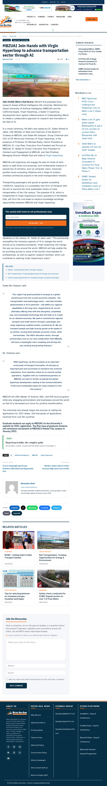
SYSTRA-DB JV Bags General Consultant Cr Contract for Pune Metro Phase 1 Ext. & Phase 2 (92, 163)
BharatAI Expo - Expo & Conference (89, 739)
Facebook (44, 508)
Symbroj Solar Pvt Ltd (64, 721)
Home (5, 36)
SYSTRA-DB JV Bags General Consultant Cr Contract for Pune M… (87, 61)
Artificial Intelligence (22, 455)
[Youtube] (97, 2)
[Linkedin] (20, 747)
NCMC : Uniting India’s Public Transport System (25, 270)
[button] (53, 30)
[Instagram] (14, 747)
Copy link (16, 513)
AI (11, 455)
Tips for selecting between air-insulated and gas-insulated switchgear (33, 278)
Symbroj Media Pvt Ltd (65, 714)
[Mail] (8, 753)
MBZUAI (35, 455)
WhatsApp (32, 508)
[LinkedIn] (88, 2)
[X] (14, 753)
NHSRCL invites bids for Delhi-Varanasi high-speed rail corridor (55, 467)
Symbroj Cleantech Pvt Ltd (65, 731)
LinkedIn (14, 508)
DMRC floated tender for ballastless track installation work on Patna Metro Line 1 (91, 182)
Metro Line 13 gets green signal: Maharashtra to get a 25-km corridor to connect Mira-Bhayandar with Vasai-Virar (92, 129)
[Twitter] (92, 2)
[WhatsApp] (20, 753)
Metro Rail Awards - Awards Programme (88, 751)
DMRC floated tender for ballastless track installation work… (88, 71)
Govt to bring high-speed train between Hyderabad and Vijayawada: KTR (18, 469)
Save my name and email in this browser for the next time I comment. (37, 679)
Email (6, 513)
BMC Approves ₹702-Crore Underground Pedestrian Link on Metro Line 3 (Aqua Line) (91, 106)
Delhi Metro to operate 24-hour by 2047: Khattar (91, 146)
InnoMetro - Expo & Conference (88, 716)
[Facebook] (101, 2)
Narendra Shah (8, 59)
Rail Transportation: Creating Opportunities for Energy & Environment (33, 274)
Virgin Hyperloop (54, 155)
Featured (13, 36)
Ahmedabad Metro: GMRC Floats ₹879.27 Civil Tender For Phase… (90, 51)
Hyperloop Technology (20, 40)
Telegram (56, 508)
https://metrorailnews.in (29, 487)
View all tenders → (83, 80)
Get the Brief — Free (36, 223)
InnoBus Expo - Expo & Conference (89, 728)
